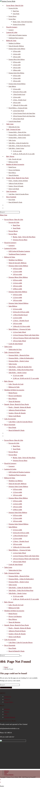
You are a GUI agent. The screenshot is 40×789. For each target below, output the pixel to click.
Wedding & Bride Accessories (14, 390)
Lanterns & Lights (10, 248)
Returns (6, 712)
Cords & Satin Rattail (16, 344)
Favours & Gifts (14, 222)
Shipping (7, 709)
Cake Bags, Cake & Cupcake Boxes (21, 422)
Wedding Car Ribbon (16, 260)
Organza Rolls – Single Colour (19, 361)
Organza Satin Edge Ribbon (18, 292)
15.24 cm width (18, 375)
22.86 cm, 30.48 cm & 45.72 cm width (26, 378)
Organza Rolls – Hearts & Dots (19, 355)
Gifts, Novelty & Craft (16, 384)
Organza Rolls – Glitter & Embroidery (21, 358)
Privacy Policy (8, 702)
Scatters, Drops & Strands (17, 413)
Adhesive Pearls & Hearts (17, 410)
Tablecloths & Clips (15, 349)
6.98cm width (17, 289)
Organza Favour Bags (20, 240)
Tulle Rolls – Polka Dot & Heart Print (21, 370)
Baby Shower (8, 381)
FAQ (5, 714)
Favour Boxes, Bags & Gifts (13, 219)
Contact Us (7, 696)
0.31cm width (17, 309)
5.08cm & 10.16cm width (21, 326)
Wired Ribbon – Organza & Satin (20, 329)
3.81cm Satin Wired (19, 341)
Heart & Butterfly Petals (16, 430)
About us (7, 699)
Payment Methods (9, 717)
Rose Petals (12, 427)
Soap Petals (16, 228)
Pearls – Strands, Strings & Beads (20, 407)
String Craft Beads (15, 416)
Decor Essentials (9, 424)
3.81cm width (17, 274)
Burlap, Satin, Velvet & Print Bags (24, 237)
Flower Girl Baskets (15, 396)
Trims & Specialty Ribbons (17, 263)
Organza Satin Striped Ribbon (18, 303)
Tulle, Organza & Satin (12, 352)
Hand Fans (16, 225)
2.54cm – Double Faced (21, 320)
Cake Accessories (10, 419)
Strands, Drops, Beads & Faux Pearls (16, 404)
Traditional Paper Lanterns (17, 254)
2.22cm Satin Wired (19, 332)
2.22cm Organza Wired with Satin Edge (26, 335)
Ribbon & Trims (9, 257)
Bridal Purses (13, 393)
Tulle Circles (13, 364)
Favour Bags (13, 234)
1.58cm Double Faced (20, 315)
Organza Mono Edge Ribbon (18, 277)
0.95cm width (17, 268)
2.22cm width (17, 271)
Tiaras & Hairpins (14, 401)
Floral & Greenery (10, 242)
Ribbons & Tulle (14, 387)
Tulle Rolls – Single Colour (18, 372)
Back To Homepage (6, 687)
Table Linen (8, 346)
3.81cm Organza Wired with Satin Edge (26, 338)
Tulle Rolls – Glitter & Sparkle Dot (20, 367)
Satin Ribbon (13, 306)
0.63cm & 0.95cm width (21, 312)
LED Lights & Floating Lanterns (19, 251)
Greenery (12, 245)
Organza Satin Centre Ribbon (18, 266)
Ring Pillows (13, 398)
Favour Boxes (13, 231)
